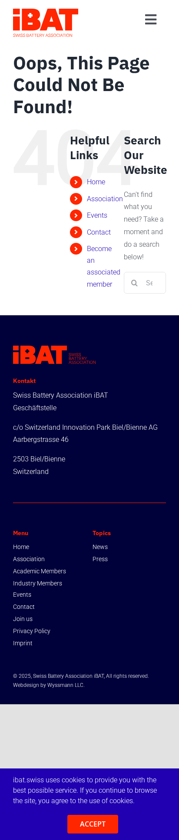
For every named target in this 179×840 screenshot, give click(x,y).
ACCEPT (93, 824)
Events (97, 215)
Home (96, 182)
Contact (99, 232)
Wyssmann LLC (65, 685)
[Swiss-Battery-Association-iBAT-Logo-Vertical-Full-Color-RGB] (45, 12)
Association (105, 199)
